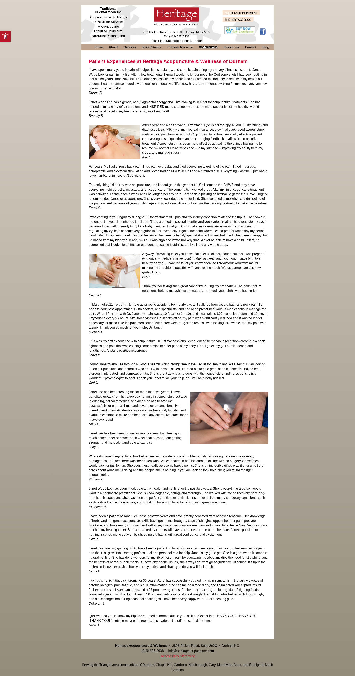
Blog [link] (265, 47)
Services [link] (130, 47)
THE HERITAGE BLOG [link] (238, 19)
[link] (5, 36)
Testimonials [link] (208, 47)
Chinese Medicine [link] (180, 47)
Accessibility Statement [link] (178, 656)
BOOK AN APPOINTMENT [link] (241, 13)
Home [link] (98, 47)
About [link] (113, 47)
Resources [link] (231, 47)
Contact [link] (250, 47)
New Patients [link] (151, 47)
